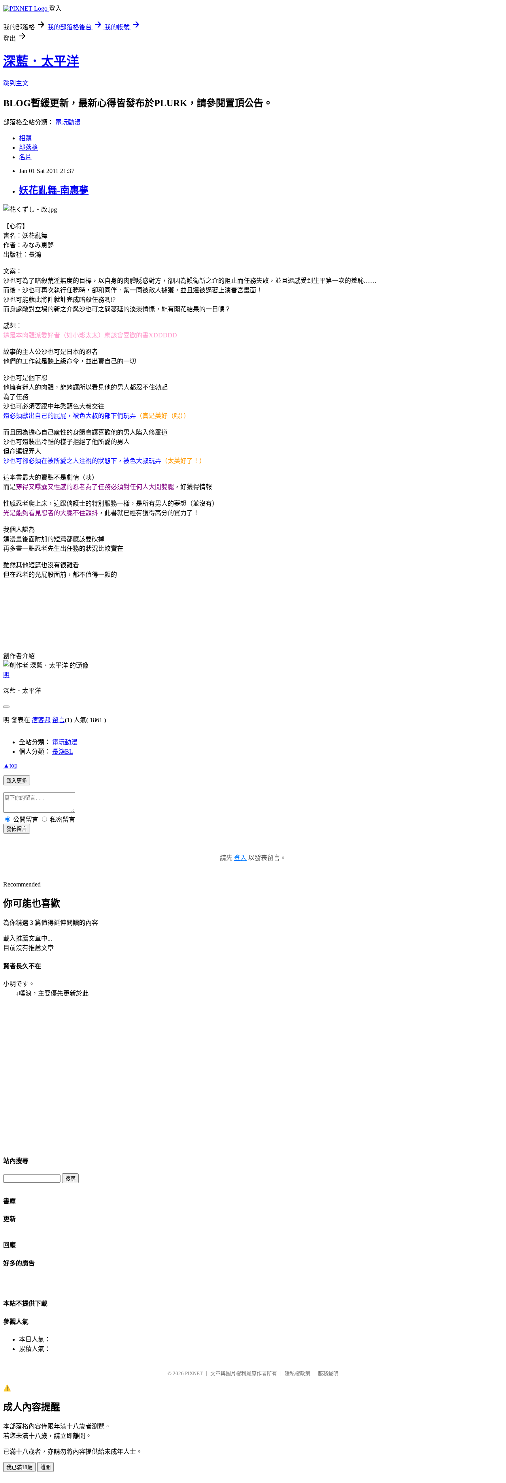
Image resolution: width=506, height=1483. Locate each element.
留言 (58, 720)
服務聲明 (328, 1373)
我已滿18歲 (19, 1467)
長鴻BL (62, 751)
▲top (10, 765)
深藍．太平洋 (41, 61)
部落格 (28, 147)
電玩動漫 (68, 122)
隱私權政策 (297, 1373)
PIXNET (194, 1373)
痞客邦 (41, 720)
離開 (45, 1467)
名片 (25, 157)
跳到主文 (15, 83)
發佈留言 (16, 829)
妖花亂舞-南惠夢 (54, 190)
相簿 (25, 138)
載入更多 (16, 781)
